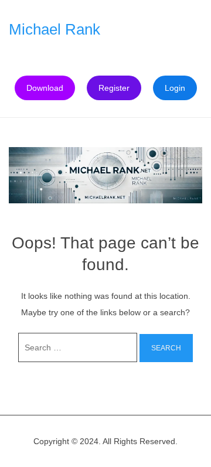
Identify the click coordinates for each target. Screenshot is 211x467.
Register (114, 88)
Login (175, 88)
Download (44, 88)
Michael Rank (54, 29)
